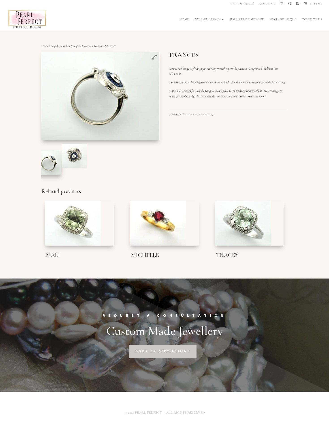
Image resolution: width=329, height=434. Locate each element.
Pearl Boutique (282, 19)
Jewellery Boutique (247, 19)
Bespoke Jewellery (60, 46)
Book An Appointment (162, 351)
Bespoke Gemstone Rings (86, 46)
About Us (267, 3)
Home (184, 19)
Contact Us (312, 19)
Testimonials (242, 3)
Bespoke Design (207, 19)
